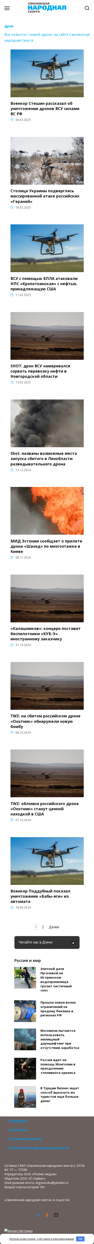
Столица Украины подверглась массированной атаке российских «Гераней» (44, 196)
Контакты (18, 1129)
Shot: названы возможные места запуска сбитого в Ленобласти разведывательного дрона (43, 458)
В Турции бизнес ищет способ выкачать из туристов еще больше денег (59, 1094)
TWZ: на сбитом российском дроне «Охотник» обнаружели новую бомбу (45, 721)
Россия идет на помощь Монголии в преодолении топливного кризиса (57, 1066)
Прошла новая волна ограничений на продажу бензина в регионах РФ (58, 1008)
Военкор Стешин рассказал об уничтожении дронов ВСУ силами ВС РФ (44, 108)
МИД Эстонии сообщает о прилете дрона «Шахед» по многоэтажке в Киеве (46, 546)
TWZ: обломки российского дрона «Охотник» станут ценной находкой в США (44, 808)
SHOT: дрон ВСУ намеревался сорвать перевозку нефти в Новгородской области (40, 371)
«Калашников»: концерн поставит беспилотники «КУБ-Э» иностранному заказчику (45, 633)
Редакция (18, 1120)
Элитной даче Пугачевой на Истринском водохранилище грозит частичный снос (56, 980)
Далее (54, 927)
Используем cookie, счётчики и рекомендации (41, 1239)
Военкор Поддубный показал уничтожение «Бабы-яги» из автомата (40, 896)
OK (80, 1239)
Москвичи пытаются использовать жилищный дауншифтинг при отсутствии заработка (59, 1039)
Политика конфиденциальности (39, 1147)
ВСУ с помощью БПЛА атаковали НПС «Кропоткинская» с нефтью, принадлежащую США (44, 283)
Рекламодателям (25, 1138)
